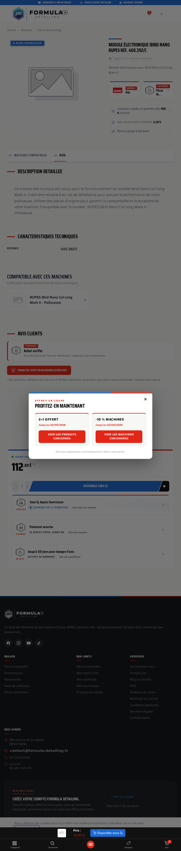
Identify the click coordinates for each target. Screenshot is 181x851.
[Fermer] (145, 399)
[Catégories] (14, 843)
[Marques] (128, 843)
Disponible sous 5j (109, 833)
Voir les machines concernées (119, 436)
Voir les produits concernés (62, 436)
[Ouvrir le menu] (90, 844)
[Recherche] (52, 843)
